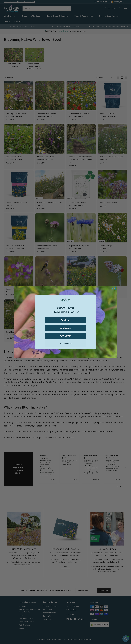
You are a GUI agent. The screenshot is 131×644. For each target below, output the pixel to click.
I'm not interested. (65, 343)
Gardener (65, 320)
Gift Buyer (65, 335)
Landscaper (66, 327)
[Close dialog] (114, 288)
